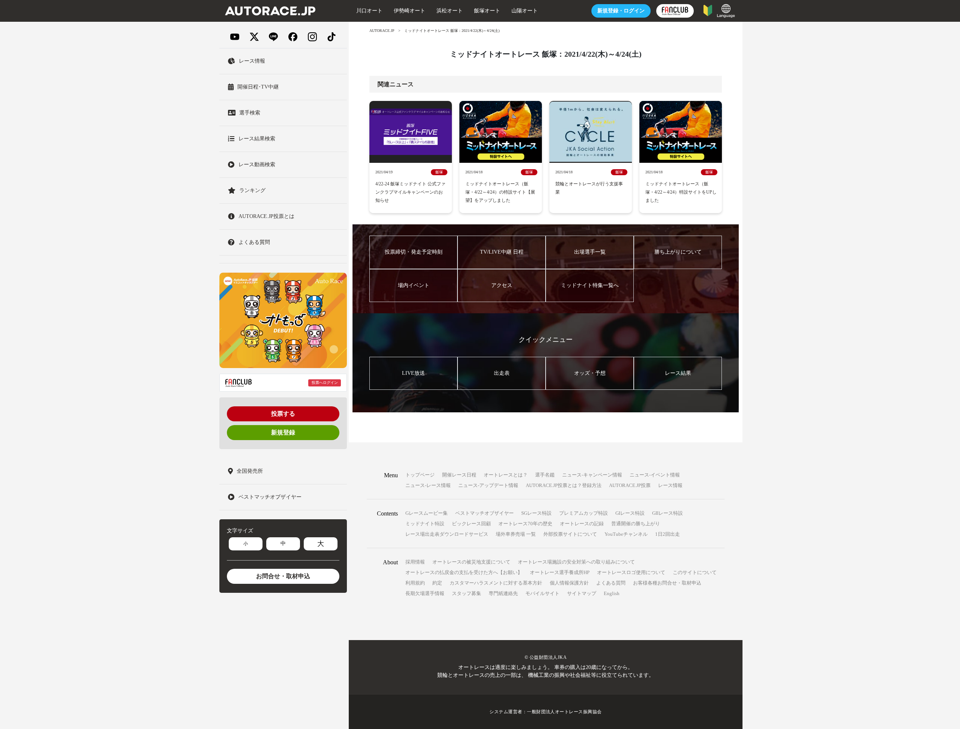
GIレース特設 (630, 513)
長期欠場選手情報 (424, 593)
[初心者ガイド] (708, 10)
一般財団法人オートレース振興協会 (564, 711)
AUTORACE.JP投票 (630, 485)
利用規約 (415, 583)
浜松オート (449, 11)
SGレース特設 (536, 513)
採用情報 (415, 562)
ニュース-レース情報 (428, 485)
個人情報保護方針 (569, 583)
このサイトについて (695, 572)
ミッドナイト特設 (424, 523)
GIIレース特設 (667, 513)
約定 (437, 583)
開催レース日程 (459, 475)
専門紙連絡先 (503, 593)
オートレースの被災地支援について (471, 562)
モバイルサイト (542, 593)
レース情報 (670, 485)
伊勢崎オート (409, 11)
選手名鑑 (545, 475)
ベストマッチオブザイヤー (484, 513)
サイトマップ (581, 593)
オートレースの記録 (582, 523)
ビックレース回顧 (471, 523)
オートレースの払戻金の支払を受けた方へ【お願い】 (463, 572)
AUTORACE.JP (381, 31)
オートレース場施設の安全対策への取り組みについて (576, 562)
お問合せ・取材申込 (283, 576)
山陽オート (525, 11)
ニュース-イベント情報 (655, 475)
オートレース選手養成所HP (560, 572)
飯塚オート (487, 11)
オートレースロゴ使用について (631, 572)
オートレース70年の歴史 (525, 523)
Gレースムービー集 (426, 513)
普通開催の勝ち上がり (635, 523)
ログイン (621, 11)
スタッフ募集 (466, 593)
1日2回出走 (667, 534)
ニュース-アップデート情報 (488, 485)
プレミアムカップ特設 (583, 513)
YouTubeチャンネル (626, 534)
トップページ (420, 475)
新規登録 (283, 432)
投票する (283, 413)
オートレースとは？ (506, 475)
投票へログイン (325, 383)
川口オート (369, 11)
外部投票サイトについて (570, 534)
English (612, 593)
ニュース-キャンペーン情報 (592, 475)
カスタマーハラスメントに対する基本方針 (496, 583)
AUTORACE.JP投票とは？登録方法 (564, 485)
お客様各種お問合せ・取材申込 (667, 583)
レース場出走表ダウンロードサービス (446, 534)
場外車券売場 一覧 (516, 534)
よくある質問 (611, 583)
